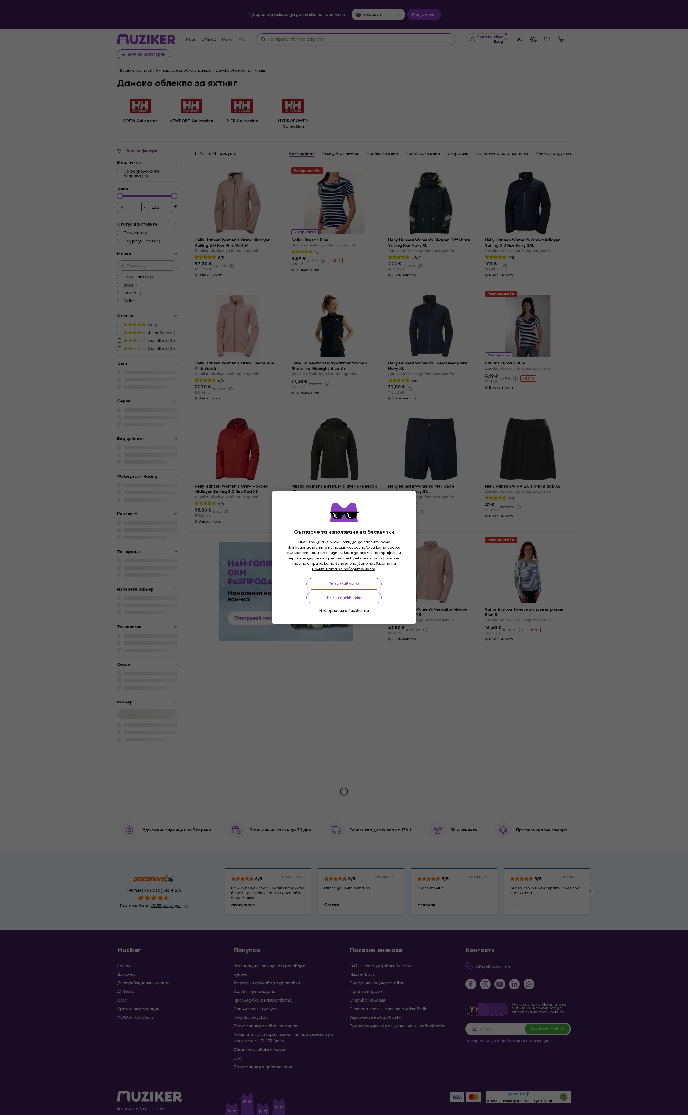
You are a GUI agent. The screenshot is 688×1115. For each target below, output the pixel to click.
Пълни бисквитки (344, 597)
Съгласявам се (344, 584)
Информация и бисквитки (344, 610)
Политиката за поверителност (343, 569)
